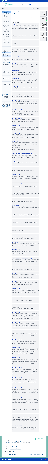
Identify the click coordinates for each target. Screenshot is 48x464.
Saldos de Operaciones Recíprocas (5, 98)
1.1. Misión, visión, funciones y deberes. (6, 15)
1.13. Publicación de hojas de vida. (6, 42)
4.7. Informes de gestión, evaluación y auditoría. (6, 73)
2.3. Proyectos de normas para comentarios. (6, 50)
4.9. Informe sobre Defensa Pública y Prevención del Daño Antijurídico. (6, 77)
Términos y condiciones (40, 454)
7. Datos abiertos (4, 83)
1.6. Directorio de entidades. (6, 25)
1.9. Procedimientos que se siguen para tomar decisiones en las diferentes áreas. (6, 32)
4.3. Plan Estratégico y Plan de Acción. (6, 67)
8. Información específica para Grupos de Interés (5, 87)
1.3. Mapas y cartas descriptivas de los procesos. (6, 18)
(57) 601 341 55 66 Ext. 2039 (13, 446)
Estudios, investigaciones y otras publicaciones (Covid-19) (6, 104)
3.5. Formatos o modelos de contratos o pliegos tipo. (6, 61)
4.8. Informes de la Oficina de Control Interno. (6, 74)
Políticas (31, 454)
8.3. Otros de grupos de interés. (6, 92)
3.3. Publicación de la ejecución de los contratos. (6, 57)
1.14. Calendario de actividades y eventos (6, 44)
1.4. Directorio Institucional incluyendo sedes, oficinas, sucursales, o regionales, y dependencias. (6, 21)
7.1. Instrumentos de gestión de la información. (6, 84)
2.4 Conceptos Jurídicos (6, 51)
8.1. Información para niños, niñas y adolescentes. (6, 89)
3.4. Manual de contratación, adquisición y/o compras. (6, 59)
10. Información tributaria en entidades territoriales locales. (6, 106)
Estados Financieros (5, 96)
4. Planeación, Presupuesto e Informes (6, 63)
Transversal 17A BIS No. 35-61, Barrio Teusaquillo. (10, 442)
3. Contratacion (4, 52)
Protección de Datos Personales (5, 99)
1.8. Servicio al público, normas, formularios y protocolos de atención (6, 30)
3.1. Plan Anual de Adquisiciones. (5, 54)
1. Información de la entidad (6, 13)
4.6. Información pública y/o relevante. (6, 71)
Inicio (3, 8)
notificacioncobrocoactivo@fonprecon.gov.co (15, 449)
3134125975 (15, 450)
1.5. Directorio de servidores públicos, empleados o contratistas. (6, 24)
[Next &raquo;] (38, 22)
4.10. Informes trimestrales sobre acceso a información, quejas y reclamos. (6, 79)
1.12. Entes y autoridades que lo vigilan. (6, 41)
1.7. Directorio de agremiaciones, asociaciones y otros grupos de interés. (6, 27)
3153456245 (13, 451)
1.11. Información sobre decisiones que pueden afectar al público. (6, 39)
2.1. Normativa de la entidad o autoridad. (6, 47)
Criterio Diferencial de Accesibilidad (5, 102)
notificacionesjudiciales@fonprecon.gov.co (17, 448)
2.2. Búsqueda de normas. (6, 48)
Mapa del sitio (34, 454)
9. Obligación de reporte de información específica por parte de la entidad (6, 94)
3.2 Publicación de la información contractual (6, 55)
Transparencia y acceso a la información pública (21, 11)
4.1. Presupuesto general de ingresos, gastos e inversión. (6, 64)
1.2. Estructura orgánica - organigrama (6, 16)
